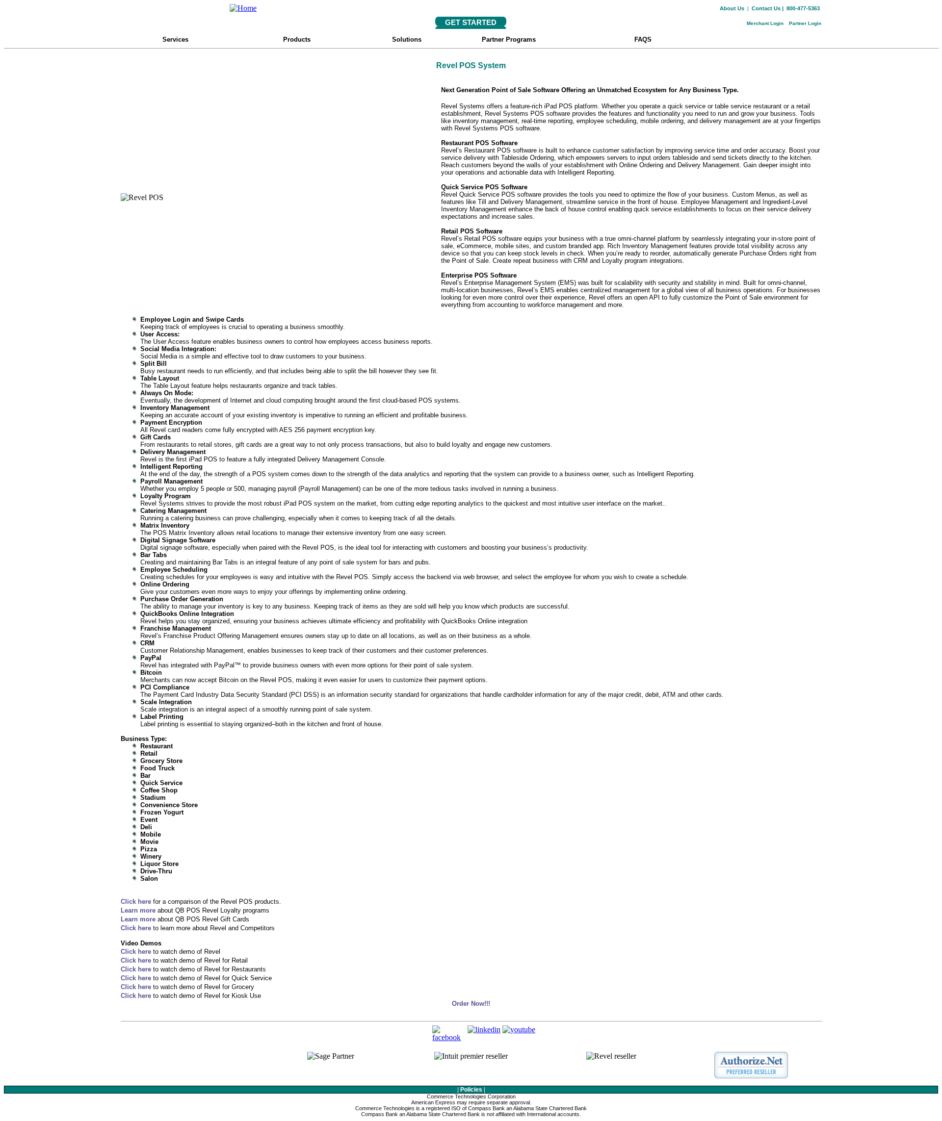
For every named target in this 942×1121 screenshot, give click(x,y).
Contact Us (766, 8)
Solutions (406, 39)
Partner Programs (509, 39)
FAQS (652, 39)
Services (167, 39)
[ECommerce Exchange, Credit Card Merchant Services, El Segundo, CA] (191, 1069)
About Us (732, 8)
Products (289, 39)
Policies (471, 1089)
